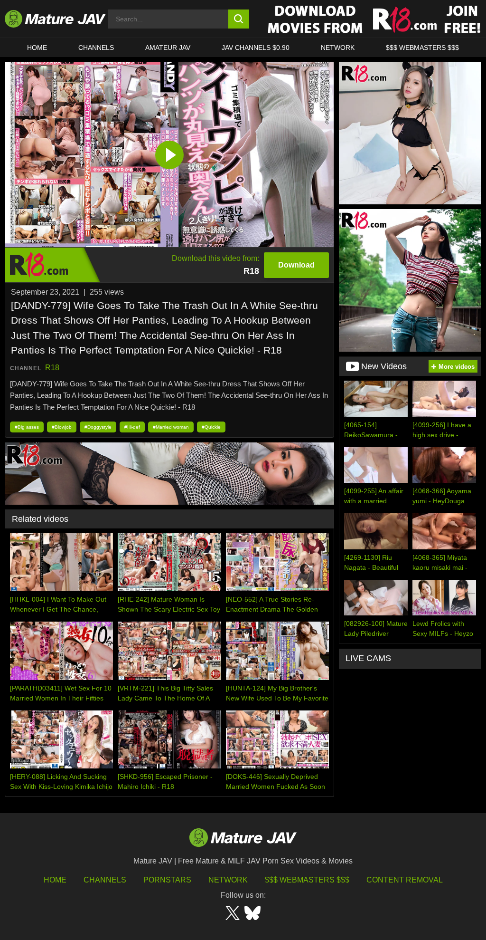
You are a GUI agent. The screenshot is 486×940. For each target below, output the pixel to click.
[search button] (239, 19)
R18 (52, 368)
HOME (37, 47)
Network (338, 47)
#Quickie (211, 427)
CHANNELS (96, 47)
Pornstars (167, 880)
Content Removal (404, 880)
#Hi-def (132, 427)
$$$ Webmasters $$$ (307, 880)
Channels (105, 880)
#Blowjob (62, 427)
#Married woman (171, 427)
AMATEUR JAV (167, 47)
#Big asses (27, 427)
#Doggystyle (98, 427)
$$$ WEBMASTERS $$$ (422, 47)
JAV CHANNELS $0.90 (256, 47)
